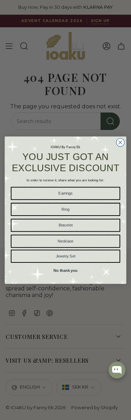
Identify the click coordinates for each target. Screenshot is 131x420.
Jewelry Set (65, 256)
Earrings (65, 193)
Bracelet (66, 225)
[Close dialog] (120, 142)
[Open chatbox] (117, 370)
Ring (65, 209)
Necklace (65, 241)
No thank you (65, 270)
